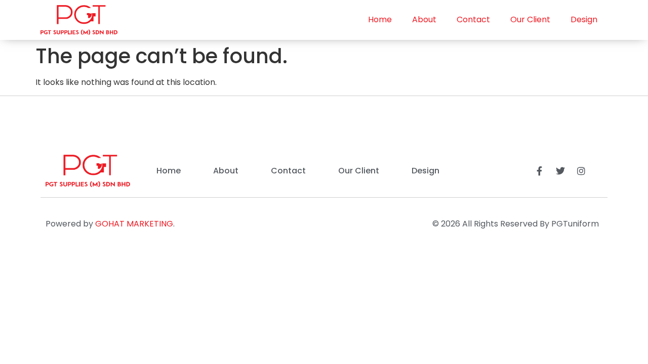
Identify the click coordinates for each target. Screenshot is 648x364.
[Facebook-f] (540, 171)
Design (584, 19)
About (424, 19)
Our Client (530, 19)
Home (380, 19)
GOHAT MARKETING (134, 224)
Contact (473, 19)
